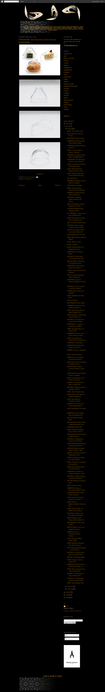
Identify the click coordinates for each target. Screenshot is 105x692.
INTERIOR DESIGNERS (70, 86)
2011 (67, 123)
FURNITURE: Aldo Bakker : (75, 185)
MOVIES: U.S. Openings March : (76, 557)
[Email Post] (37, 177)
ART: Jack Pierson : (72, 178)
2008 (67, 597)
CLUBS (66, 63)
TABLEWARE (27, 178)
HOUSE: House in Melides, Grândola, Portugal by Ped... (76, 504)
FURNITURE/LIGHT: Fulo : (75, 427)
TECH (65, 107)
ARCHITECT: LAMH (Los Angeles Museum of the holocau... (74, 199)
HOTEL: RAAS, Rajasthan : (74, 354)
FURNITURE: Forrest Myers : (75, 342)
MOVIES (66, 95)
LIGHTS (66, 91)
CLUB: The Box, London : (74, 242)
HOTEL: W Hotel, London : (74, 485)
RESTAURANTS (68, 100)
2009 (67, 595)
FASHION (66, 72)
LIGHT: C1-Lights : (72, 244)
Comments (69, 639)
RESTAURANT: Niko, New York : (76, 234)
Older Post (58, 185)
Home (40, 185)
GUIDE (66, 79)
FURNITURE (67, 77)
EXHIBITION (67, 67)
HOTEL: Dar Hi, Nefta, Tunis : (75, 131)
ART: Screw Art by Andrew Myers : (76, 222)
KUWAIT (66, 88)
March (69, 128)
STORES (66, 102)
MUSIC (66, 98)
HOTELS (66, 81)
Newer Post (22, 185)
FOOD (65, 74)
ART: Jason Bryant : (72, 300)
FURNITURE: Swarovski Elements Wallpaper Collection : (76, 281)
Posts (67, 635)
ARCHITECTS (68, 54)
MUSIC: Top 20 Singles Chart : (75, 392)
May (69, 126)
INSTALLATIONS (69, 84)
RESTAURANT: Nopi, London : (76, 138)
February (70, 586)
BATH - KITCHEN (69, 58)
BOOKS (66, 60)
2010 (67, 592)
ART (65, 56)
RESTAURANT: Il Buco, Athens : (76, 303)
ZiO (67, 606)
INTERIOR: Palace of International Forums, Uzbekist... (73, 534)
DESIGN (66, 65)
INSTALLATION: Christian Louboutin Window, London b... (75, 368)
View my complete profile (73, 611)
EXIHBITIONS (68, 70)
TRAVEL (66, 109)
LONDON (66, 93)
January (70, 589)
